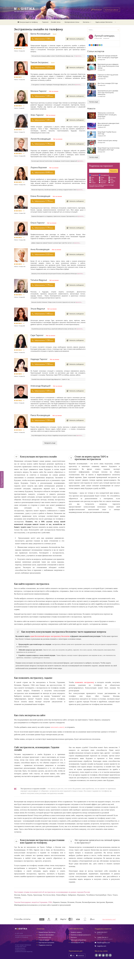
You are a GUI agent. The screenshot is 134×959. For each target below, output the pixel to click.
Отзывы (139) (22, 213)
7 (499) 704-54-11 (102, 937)
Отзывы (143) (22, 266)
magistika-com (101, 946)
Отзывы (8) (21, 108)
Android (81, 955)
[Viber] (97, 45)
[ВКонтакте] (89, 45)
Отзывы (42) (22, 432)
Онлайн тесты (55, 22)
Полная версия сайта (77, 942)
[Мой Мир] (93, 45)
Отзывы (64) (22, 297)
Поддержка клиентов (45, 945)
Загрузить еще (49, 443)
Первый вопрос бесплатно (47, 932)
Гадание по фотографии (46, 935)
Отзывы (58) (22, 79)
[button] (2, 479)
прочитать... (78, 56)
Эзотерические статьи (72, 22)
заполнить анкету (58, 727)
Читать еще (93, 102)
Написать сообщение (76, 39)
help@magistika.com (103, 942)
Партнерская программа (46, 942)
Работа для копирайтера (78, 940)
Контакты (86, 22)
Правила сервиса (76, 932)
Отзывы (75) (22, 376)
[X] (95, 45)
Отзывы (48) (22, 325)
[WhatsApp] (99, 45)
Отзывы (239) (22, 156)
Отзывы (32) (22, 51)
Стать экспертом (44, 940)
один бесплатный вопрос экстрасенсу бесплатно (50, 636)
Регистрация (97, 10)
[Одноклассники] (91, 45)
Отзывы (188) (22, 240)
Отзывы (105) (22, 184)
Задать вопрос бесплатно (103, 22)
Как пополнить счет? (109, 919)
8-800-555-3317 (102, 932)
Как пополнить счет (45, 937)
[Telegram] (101, 45)
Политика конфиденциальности (81, 935)
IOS (73, 955)
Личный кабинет (112, 10)
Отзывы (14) (22, 132)
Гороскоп (45, 22)
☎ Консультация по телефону (28, 22)
